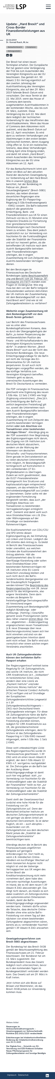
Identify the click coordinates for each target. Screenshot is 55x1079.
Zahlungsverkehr (14, 51)
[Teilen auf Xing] (11, 55)
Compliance (31, 47)
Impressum (11, 1075)
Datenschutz (23, 1075)
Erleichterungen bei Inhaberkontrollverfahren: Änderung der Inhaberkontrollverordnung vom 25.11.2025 (26, 1040)
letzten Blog (31, 181)
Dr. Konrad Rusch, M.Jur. (17, 42)
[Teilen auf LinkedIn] (7, 55)
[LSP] (14, 6)
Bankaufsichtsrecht (15, 47)
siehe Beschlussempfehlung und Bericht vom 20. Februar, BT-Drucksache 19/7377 (27, 278)
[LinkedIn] (47, 1075)
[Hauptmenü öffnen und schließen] (48, 6)
